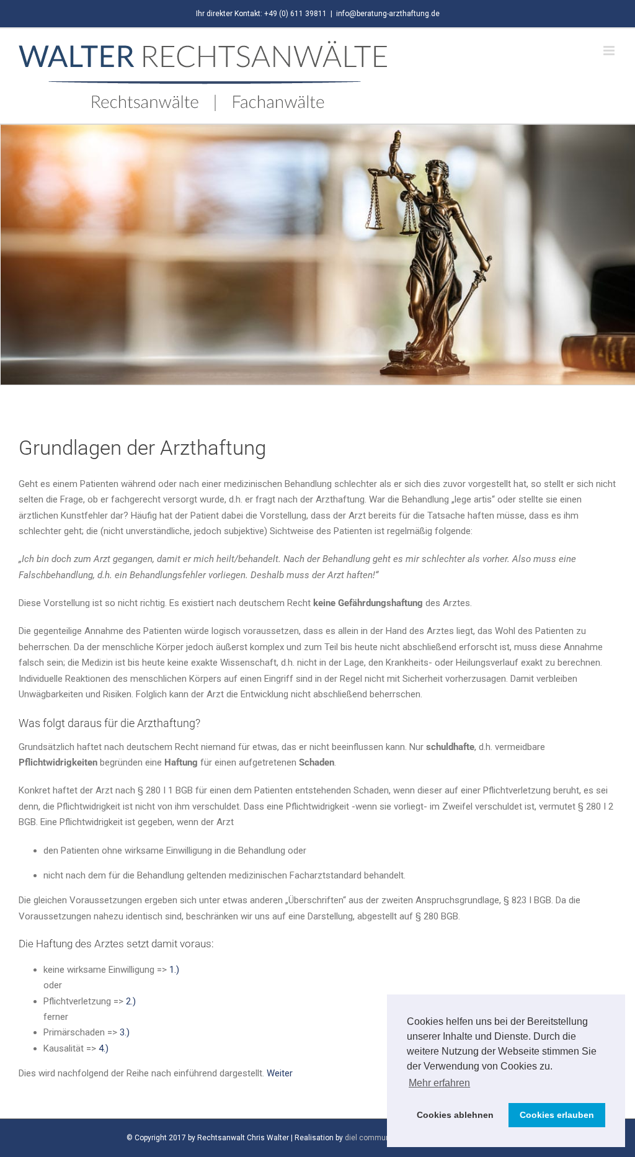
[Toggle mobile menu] (609, 50)
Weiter (280, 1073)
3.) (125, 1032)
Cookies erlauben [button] (557, 1115)
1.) (173, 969)
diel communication (379, 1137)
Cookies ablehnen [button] (455, 1115)
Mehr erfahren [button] (439, 1083)
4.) (104, 1048)
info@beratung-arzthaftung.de (388, 13)
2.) (131, 1001)
